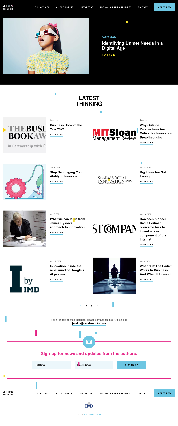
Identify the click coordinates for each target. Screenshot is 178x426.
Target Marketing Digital (92, 414)
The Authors (42, 7)
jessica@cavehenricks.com (89, 323)
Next (96, 306)
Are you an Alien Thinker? (115, 7)
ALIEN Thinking (8, 7)
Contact (143, 7)
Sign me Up (131, 365)
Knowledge (86, 7)
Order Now (164, 7)
